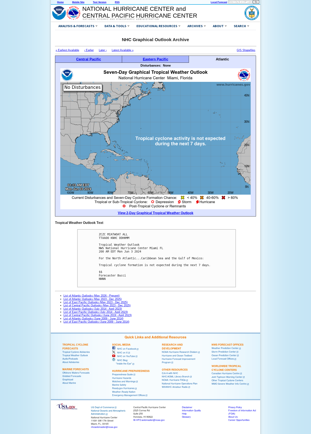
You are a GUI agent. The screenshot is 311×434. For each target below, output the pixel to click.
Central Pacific (88, 59)
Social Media (121, 344)
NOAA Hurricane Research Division (179, 351)
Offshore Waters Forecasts (75, 372)
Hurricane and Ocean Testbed (177, 355)
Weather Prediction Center (225, 348)
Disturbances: (150, 65)
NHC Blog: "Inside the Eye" (122, 362)
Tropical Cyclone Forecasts (75, 346)
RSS (117, 2)
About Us (233, 416)
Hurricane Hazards (121, 378)
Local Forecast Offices (223, 358)
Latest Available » (122, 50)
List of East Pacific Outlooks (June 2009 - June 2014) (96, 321)
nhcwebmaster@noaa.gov (104, 426)
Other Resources (175, 369)
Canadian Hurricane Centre (225, 373)
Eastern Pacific (155, 59)
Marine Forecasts (75, 369)
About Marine (69, 382)
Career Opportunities (238, 419)
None (167, 65)
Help (184, 413)
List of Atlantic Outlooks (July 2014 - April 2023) (92, 308)
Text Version (99, 2)
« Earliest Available (67, 50)
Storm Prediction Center (224, 351)
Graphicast (67, 379)
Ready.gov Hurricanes (123, 388)
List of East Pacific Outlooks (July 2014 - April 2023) (95, 312)
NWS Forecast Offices (228, 344)
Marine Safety (119, 384)
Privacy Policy (235, 407)
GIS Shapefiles (246, 50)
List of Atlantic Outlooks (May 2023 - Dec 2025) (92, 299)
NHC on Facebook (125, 348)
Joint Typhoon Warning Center (227, 376)
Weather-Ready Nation (123, 391)
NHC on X (121, 352)
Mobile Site (78, 2)
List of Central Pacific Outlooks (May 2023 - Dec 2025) (97, 305)
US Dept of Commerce (102, 407)
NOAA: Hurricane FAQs (174, 379)
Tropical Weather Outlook (75, 355)
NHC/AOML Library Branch (175, 376)
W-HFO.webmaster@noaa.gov (149, 419)
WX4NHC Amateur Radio (175, 386)
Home (60, 2)
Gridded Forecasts (71, 376)
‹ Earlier (89, 50)
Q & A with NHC (170, 373)
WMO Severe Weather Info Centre (229, 383)
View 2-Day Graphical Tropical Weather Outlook (155, 213)
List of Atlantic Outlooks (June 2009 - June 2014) (93, 318)
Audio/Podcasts (70, 358)
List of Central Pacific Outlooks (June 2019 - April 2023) (97, 315)
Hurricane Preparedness (131, 371)
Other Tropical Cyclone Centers (227, 380)
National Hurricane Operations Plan (179, 383)
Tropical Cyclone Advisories (76, 351)
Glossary (186, 416)
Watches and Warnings (123, 381)
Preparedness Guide (122, 374)
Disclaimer (187, 407)
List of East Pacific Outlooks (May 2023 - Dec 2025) (95, 302)
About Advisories (70, 362)
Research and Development (172, 346)
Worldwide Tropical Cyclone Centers (226, 368)
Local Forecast (219, 2)
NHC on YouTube (125, 356)
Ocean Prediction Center (224, 355)
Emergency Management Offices (128, 395)
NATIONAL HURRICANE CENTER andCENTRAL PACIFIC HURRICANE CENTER (139, 12)
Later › (103, 50)
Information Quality (191, 410)
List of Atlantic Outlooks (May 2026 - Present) (91, 295)
